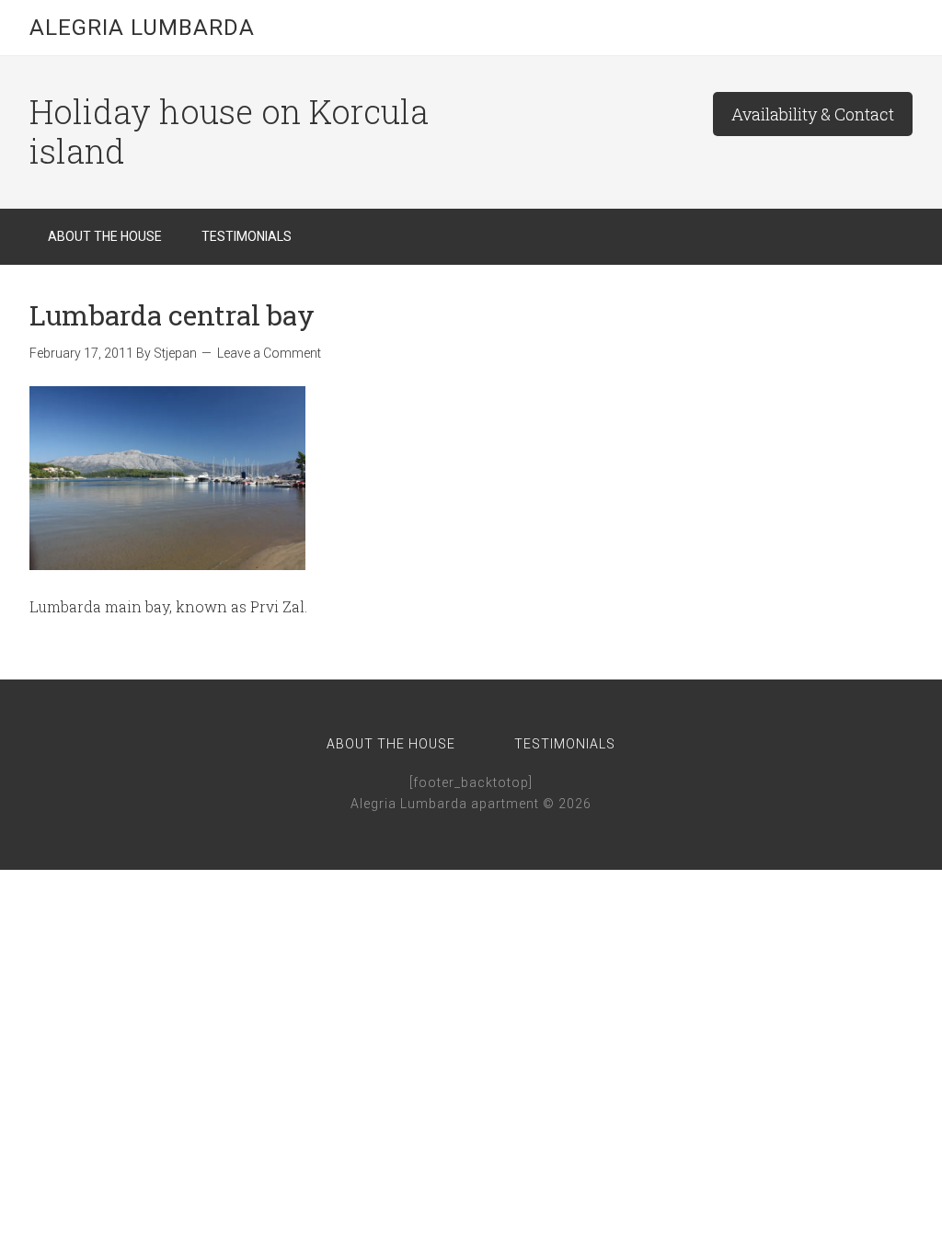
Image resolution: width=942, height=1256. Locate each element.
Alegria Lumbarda (142, 27)
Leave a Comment (269, 353)
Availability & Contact (812, 114)
